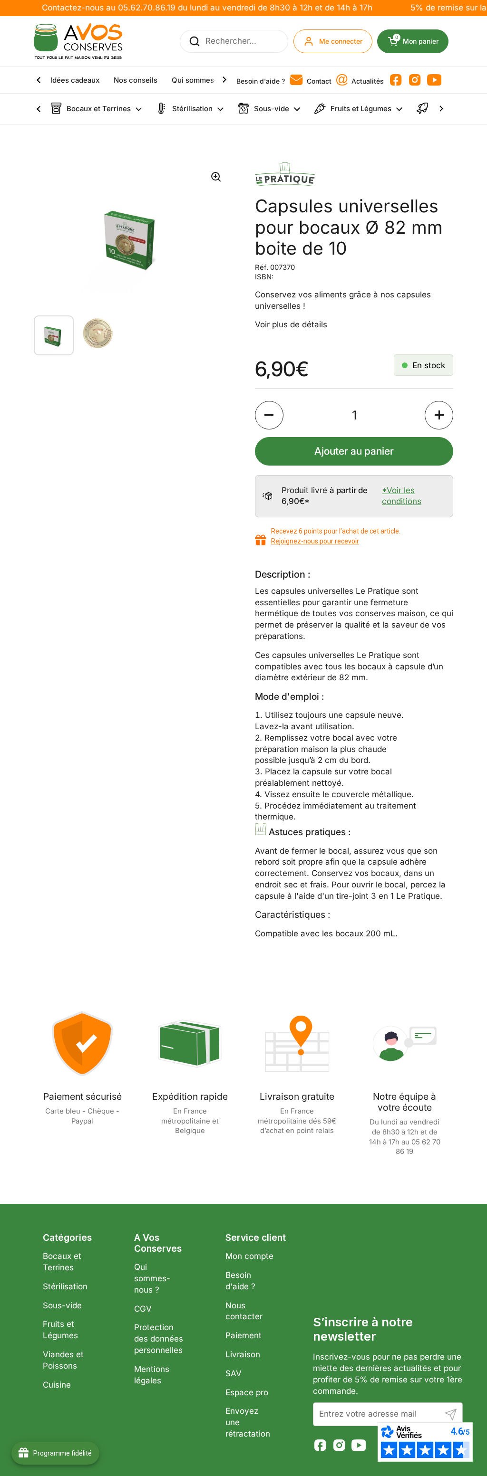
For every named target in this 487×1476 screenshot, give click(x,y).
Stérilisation (65, 1286)
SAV (233, 1373)
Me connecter (340, 41)
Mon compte (249, 1256)
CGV (143, 1309)
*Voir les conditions (401, 496)
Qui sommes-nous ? (152, 1278)
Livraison (242, 1354)
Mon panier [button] (421, 41)
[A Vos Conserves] (78, 41)
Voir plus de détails (291, 324)
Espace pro (246, 1392)
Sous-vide (62, 1305)
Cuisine (57, 1385)
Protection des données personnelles (158, 1339)
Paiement (243, 1335)
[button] (269, 415)
